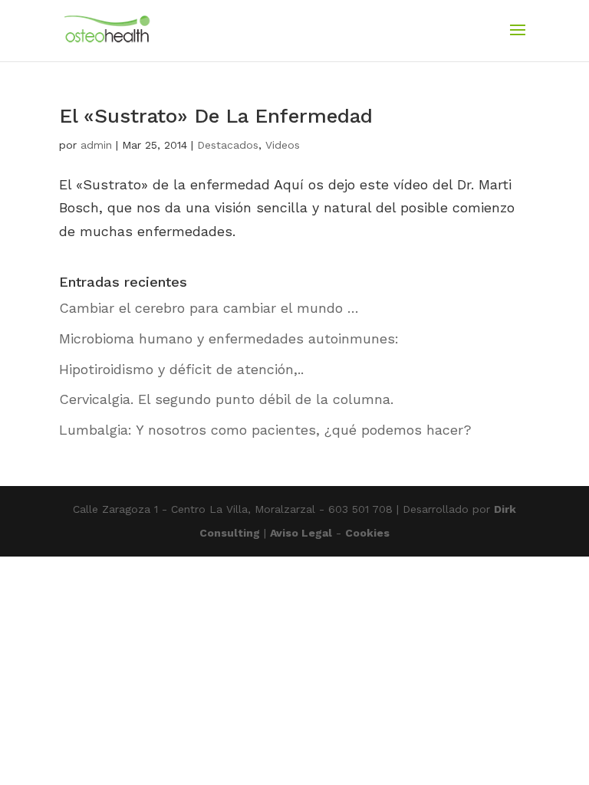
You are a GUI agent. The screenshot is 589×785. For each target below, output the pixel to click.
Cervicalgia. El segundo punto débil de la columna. (226, 399)
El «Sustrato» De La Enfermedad (216, 115)
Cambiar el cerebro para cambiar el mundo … (209, 308)
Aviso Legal (301, 533)
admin (96, 145)
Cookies (367, 533)
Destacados (227, 145)
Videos (282, 145)
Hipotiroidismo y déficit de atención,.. (181, 369)
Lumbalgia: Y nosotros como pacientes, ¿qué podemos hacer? (265, 430)
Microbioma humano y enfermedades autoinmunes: (229, 338)
